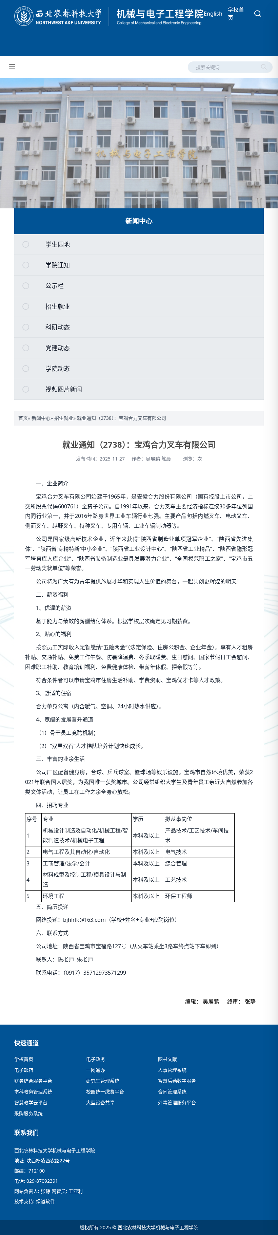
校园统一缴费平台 (105, 1091)
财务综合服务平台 (33, 1081)
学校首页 (236, 13)
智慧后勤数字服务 (177, 1081)
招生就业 (63, 418)
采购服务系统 (28, 1113)
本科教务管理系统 (33, 1091)
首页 (23, 418)
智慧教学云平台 (30, 1102)
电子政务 (95, 1059)
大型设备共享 (100, 1102)
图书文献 (167, 1059)
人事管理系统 (172, 1070)
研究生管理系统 (102, 1081)
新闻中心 (41, 418)
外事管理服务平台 (177, 1102)
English (213, 13)
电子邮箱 (23, 1070)
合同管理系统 (172, 1091)
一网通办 (95, 1070)
